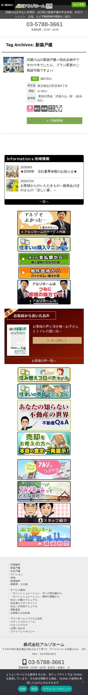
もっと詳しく (59, 340)
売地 (12, 577)
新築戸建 (15, 567)
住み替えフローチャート (23, 603)
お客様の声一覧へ (44, 360)
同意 (22, 688)
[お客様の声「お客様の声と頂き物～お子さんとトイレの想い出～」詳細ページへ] (18, 340)
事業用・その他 (19, 584)
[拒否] (83, 682)
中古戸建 (15, 571)
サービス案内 (17, 590)
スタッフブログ (19, 625)
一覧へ (44, 201)
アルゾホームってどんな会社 (26, 618)
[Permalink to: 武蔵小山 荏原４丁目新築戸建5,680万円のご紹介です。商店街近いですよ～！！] (13, 65)
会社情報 (79, 4)
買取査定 (15, 609)
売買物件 (15, 564)
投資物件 (15, 581)
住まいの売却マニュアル (23, 606)
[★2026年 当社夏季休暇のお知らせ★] (12, 171)
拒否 (34, 688)
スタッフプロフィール (22, 621)
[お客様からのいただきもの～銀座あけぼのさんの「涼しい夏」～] (12, 185)
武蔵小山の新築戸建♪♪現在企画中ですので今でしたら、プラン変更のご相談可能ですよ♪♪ (53, 65)
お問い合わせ (17, 628)
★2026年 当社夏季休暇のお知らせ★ (48, 171)
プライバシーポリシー (22, 631)
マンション (16, 574)
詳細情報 (57, 120)
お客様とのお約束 (20, 612)
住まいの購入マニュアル (23, 599)
